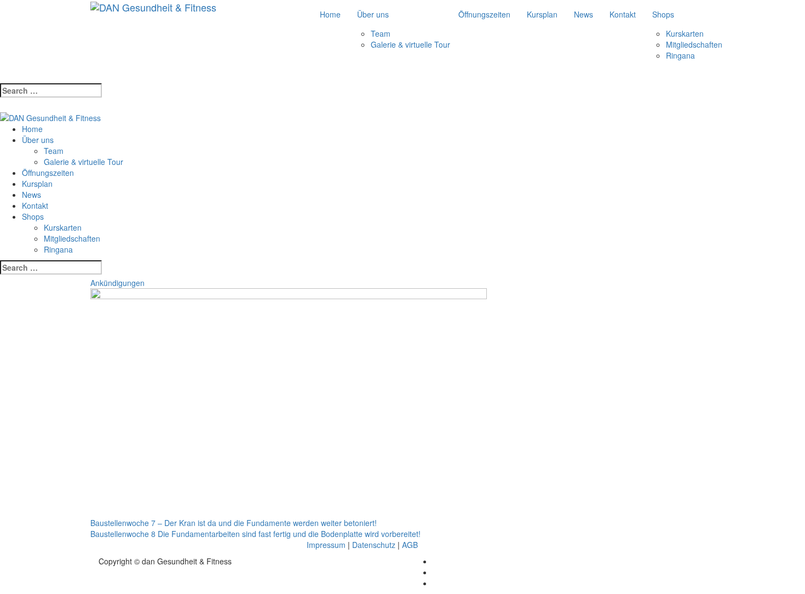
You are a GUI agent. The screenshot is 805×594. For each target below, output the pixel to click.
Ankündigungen (117, 282)
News (583, 14)
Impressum (326, 544)
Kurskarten (685, 33)
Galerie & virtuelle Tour (410, 44)
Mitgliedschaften (694, 44)
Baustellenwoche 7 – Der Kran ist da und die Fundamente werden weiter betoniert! (233, 522)
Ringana (680, 55)
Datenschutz (373, 544)
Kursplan (542, 14)
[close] (3, 105)
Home (330, 14)
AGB (410, 544)
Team (380, 33)
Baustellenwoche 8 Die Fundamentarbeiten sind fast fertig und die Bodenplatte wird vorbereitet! (255, 533)
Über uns (373, 14)
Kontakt (623, 14)
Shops (663, 14)
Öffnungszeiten (484, 14)
